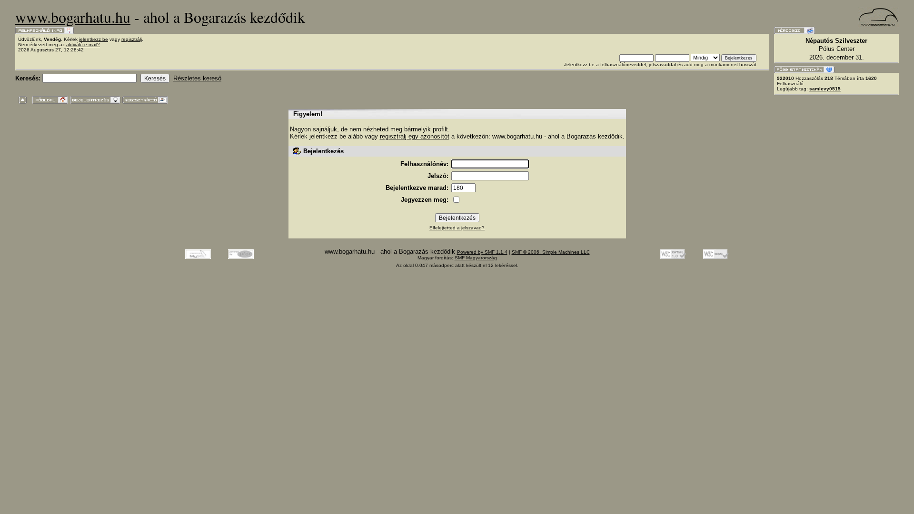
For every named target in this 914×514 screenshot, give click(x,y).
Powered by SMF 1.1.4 (482, 252)
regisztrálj (131, 39)
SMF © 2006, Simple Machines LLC (551, 252)
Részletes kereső (197, 78)
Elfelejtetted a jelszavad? (457, 227)
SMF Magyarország (476, 257)
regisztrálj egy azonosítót (414, 136)
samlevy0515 (825, 88)
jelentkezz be (93, 39)
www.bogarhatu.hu (72, 17)
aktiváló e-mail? (83, 44)
